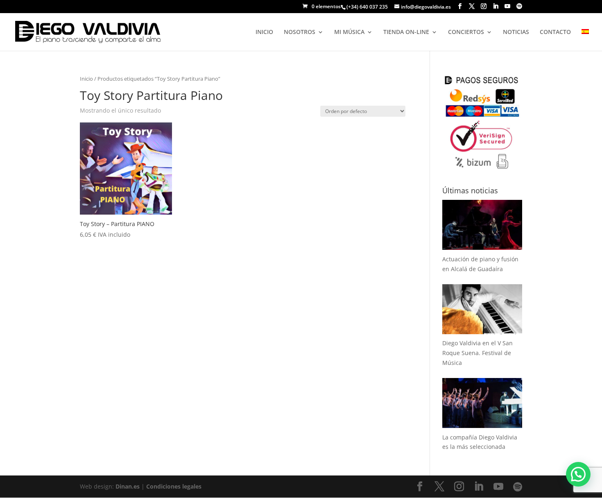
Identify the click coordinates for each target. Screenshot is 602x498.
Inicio (86, 78)
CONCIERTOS (466, 32)
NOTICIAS (516, 32)
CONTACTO (555, 32)
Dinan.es (127, 486)
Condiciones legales (173, 486)
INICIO (264, 32)
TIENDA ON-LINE (406, 32)
